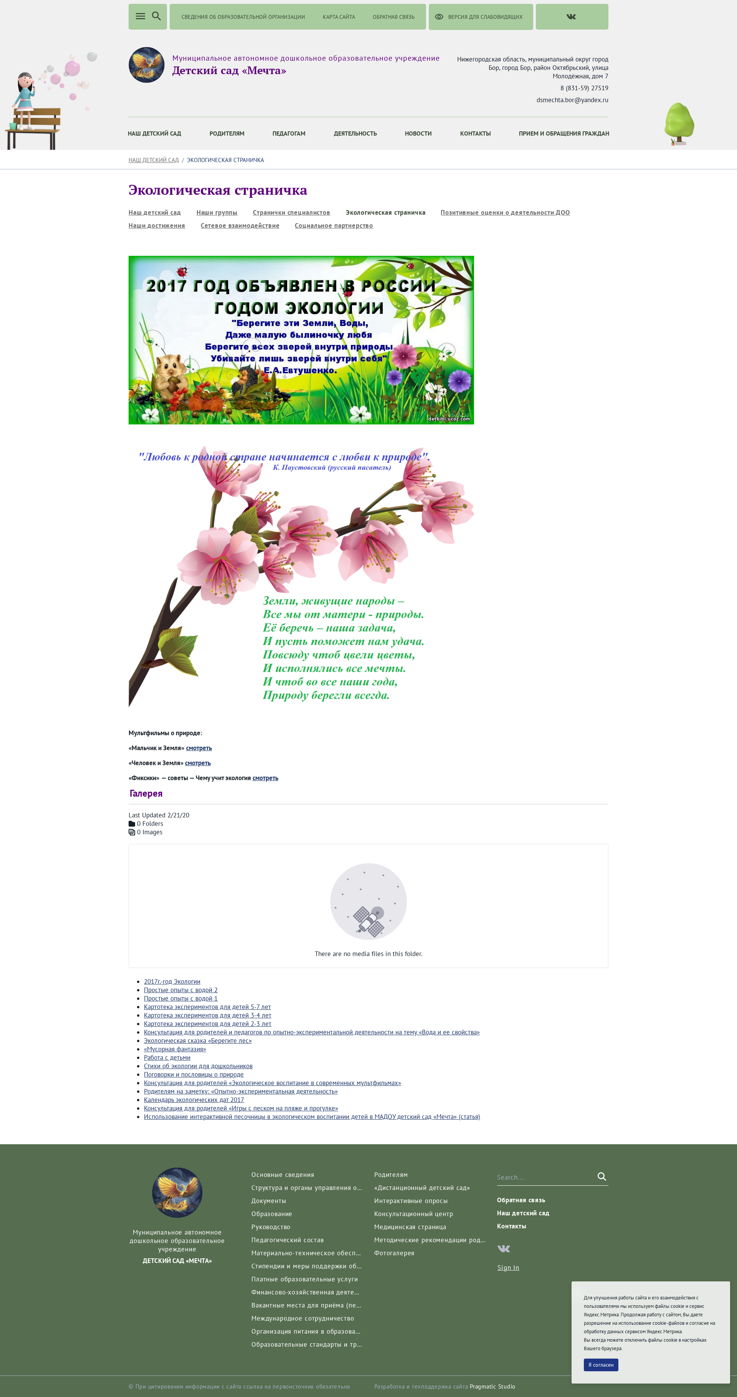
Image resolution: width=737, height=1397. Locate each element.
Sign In (508, 1267)
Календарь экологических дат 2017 (194, 1099)
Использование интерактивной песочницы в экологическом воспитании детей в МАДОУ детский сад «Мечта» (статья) (312, 1116)
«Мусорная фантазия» (175, 1049)
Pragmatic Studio (493, 1386)
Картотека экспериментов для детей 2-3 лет (207, 1023)
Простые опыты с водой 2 (181, 990)
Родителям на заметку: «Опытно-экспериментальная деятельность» (241, 1091)
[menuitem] (154, 133)
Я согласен (601, 1364)
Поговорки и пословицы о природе (194, 1074)
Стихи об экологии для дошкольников (198, 1066)
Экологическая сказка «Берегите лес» (198, 1040)
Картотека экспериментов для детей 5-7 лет (207, 1007)
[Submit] (601, 1177)
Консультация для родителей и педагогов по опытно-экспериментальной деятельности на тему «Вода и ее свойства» (312, 1032)
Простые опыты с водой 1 (181, 998)
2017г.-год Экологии (172, 981)
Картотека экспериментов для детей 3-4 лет (207, 1015)
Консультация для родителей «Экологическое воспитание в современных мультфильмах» (272, 1083)
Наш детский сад (154, 160)
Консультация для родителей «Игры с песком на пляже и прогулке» (241, 1108)
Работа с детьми (167, 1057)
